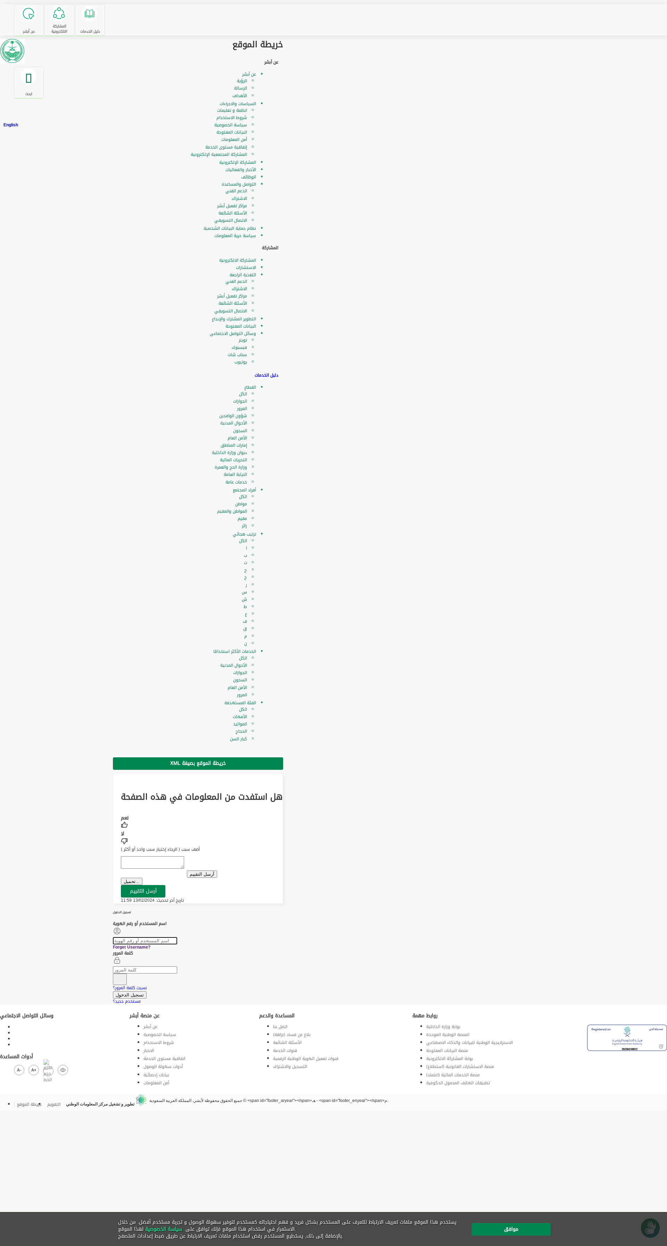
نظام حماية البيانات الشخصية (230, 228)
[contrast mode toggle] (63, 1070)
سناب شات (237, 355)
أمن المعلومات (234, 139)
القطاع (250, 387)
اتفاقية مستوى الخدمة (164, 1058)
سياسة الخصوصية (230, 125)
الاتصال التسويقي (230, 220)
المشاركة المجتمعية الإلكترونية (219, 154)
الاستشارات (246, 267)
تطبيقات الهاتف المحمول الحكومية (458, 1083)
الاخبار (148, 1050)
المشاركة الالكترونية (237, 260)
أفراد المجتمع (244, 490)
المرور (242, 408)
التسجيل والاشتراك (290, 1066)
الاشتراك (239, 198)
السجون (240, 431)
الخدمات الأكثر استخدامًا (234, 651)
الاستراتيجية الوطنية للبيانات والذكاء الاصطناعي (469, 1042)
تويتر (243, 340)
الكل (243, 394)
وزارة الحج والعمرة (231, 467)
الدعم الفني (236, 191)
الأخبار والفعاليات (240, 170)
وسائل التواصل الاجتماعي (233, 333)
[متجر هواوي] (597, 1014)
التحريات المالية (233, 460)
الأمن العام (237, 438)
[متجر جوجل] (593, 1014)
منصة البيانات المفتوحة (447, 1050)
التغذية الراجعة (243, 275)
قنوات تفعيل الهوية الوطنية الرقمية (305, 1058)
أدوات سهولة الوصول (163, 1066)
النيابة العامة (235, 474)
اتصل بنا (280, 1026)
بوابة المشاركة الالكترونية (449, 1058)
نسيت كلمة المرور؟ (130, 988)
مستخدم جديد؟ (127, 1001)
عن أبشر (249, 74)
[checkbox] (202, 823)
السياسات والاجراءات (238, 104)
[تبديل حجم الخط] (48, 1071)
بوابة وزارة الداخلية (443, 1026)
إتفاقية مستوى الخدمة (226, 147)
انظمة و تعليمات (232, 110)
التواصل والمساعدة (239, 184)
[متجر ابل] (588, 1014)
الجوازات (240, 401)
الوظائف (248, 177)
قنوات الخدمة (285, 1050)
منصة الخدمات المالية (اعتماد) (453, 1075)
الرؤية (242, 81)
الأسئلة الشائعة (233, 213)
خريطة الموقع (29, 1104)
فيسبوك (239, 347)
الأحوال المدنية (233, 423)
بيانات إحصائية (156, 1075)
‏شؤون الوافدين (233, 416)
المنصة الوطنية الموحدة (447, 1034)
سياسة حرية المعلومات (235, 235)
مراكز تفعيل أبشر (232, 206)
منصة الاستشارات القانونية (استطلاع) (460, 1066)
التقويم (53, 1104)
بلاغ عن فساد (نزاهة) (292, 1034)
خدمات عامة (236, 482)
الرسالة (240, 88)
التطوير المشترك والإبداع (234, 319)
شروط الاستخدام (231, 117)
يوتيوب (240, 362)
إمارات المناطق (234, 445)
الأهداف (239, 96)
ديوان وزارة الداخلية (229, 452)
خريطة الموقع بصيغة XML (198, 763)
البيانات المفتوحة (231, 132)
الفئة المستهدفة (240, 703)
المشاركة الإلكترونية (237, 162)
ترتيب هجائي (244, 534)
